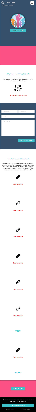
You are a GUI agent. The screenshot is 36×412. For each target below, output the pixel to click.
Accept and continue (18, 405)
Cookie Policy (10, 409)
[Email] (19, 331)
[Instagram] (17, 331)
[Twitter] (16, 331)
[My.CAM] (18, 331)
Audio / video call (18, 30)
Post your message (26, 140)
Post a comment (18, 389)
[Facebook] (15, 331)
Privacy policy (26, 409)
